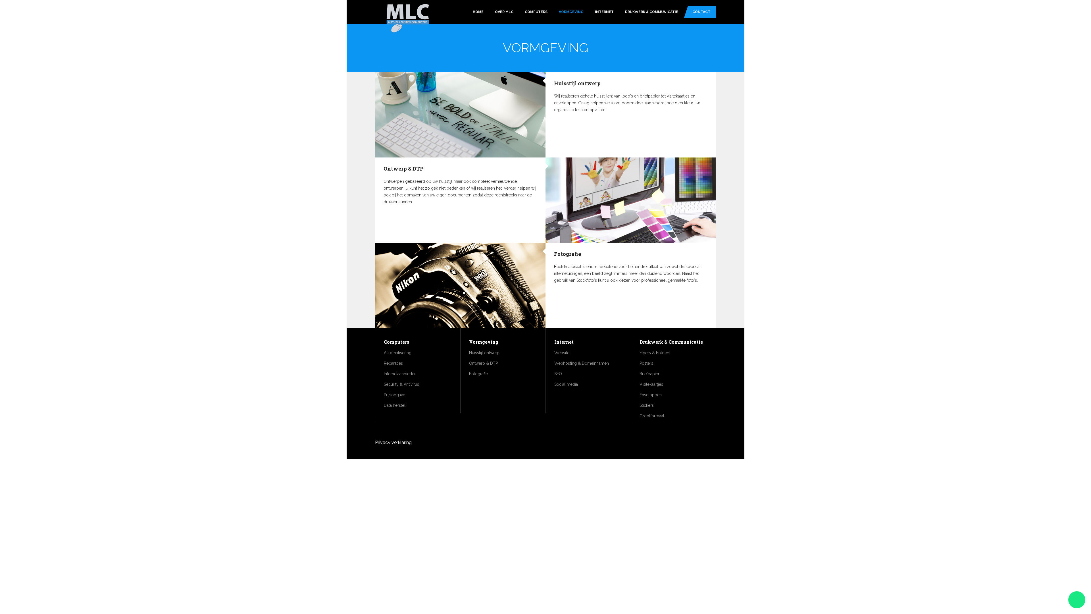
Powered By (690, 446)
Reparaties (393, 363)
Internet (604, 12)
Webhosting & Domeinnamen (581, 363)
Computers (536, 12)
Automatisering (397, 352)
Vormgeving (571, 12)
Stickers (647, 405)
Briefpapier (649, 374)
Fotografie (567, 253)
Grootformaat (652, 416)
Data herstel (394, 405)
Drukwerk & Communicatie (651, 12)
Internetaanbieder (400, 374)
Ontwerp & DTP (404, 168)
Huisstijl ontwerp (577, 83)
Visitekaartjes (651, 384)
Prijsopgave (394, 395)
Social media (566, 384)
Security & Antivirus (401, 384)
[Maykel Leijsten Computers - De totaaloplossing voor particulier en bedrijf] (407, 19)
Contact (701, 12)
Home (478, 12)
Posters (646, 363)
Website (561, 352)
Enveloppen (651, 395)
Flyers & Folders (655, 352)
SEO (558, 374)
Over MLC (504, 12)
